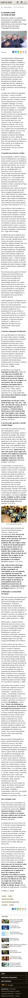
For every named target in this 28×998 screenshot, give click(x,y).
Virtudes (10, 896)
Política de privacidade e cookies (10, 991)
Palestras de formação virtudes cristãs (10, 902)
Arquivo (17, 996)
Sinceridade (4, 905)
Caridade (11, 905)
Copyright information (7, 993)
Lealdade (4, 896)
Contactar (18, 993)
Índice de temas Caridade (7, 899)
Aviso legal (12, 989)
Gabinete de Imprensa (7, 996)
